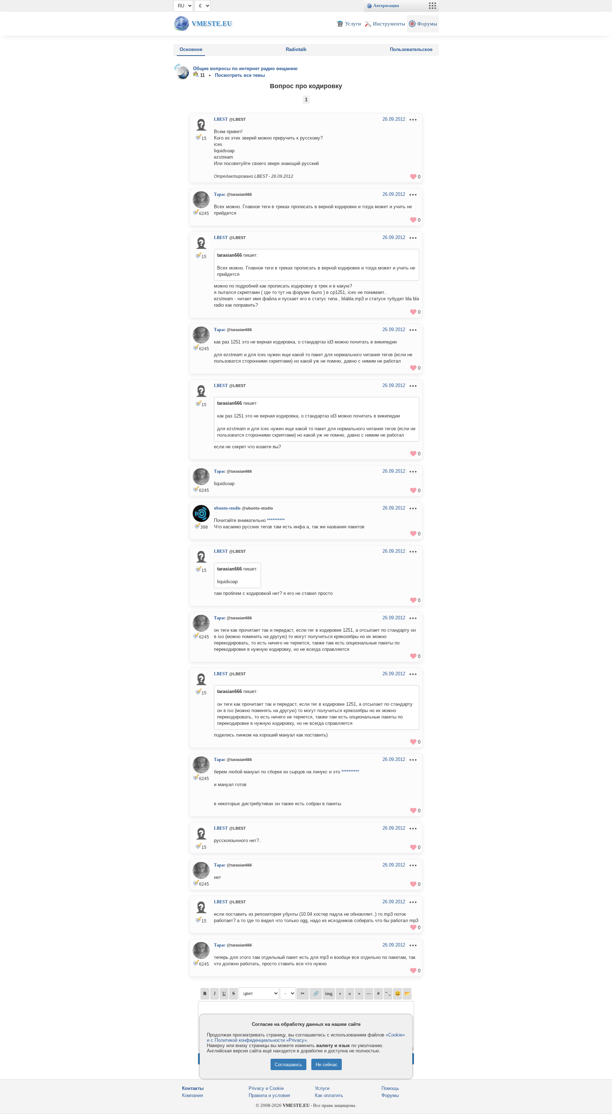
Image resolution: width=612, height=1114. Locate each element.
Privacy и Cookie (266, 1088)
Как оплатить (329, 1095)
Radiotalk (296, 49)
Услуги (322, 1088)
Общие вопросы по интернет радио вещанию (245, 68)
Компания (192, 1095)
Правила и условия (269, 1095)
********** (276, 520)
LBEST (221, 119)
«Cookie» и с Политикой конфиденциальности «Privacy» (306, 1037)
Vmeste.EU (212, 23)
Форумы (390, 1095)
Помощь (390, 1088)
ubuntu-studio (227, 508)
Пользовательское (411, 49)
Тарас (219, 194)
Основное (191, 49)
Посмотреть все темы (240, 75)
